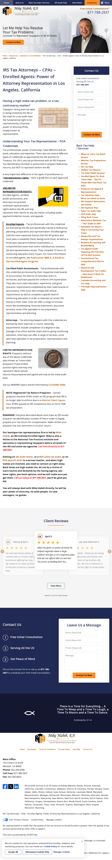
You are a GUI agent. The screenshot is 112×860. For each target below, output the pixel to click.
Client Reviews (56, 520)
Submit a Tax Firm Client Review (56, 595)
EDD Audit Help (88, 214)
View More (56, 585)
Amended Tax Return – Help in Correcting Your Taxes (92, 229)
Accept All (13, 852)
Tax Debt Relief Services (93, 173)
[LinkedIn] (16, 786)
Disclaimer (32, 749)
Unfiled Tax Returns (90, 170)
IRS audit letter (24, 456)
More (107, 3)
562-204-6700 (18, 769)
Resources (14, 56)
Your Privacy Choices (18, 819)
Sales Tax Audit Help (91, 211)
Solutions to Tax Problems (30, 56)
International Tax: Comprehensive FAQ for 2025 (92, 261)
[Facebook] (5, 786)
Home (6, 3)
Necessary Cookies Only (37, 852)
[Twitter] (10, 786)
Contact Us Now (13, 42)
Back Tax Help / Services (39, 3)
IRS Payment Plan (89, 207)
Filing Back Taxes (89, 217)
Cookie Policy (37, 819)
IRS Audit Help (61, 3)
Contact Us (92, 3)
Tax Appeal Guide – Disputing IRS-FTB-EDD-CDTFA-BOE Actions (92, 251)
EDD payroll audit (13, 460)
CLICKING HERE (57, 384)
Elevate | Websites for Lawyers (90, 853)
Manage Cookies (54, 819)
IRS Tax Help (87, 166)
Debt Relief (77, 3)
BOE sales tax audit (50, 456)
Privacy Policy (64, 749)
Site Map (76, 749)
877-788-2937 (98, 12)
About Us (20, 3)
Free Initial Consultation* (94, 8)
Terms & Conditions (47, 749)
